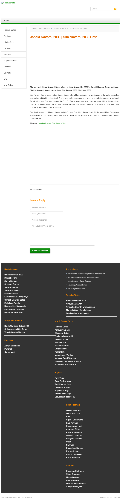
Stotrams (6, 73)
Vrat (5, 79)
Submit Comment (40, 251)
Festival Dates (8, 30)
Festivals (7, 36)
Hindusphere (12, 497)
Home (6, 20)
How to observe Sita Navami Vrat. (52, 123)
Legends (7, 48)
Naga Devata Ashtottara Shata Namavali (83, 277)
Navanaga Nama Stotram (77, 285)
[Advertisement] (74, 62)
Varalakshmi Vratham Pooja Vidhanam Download (86, 273)
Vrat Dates (7, 85)
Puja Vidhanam (10, 61)
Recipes (7, 67)
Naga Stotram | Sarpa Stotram (79, 281)
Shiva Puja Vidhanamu (76, 289)
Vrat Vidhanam (44, 29)
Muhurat (7, 54)
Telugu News (115, 497)
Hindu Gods (7, 42)
